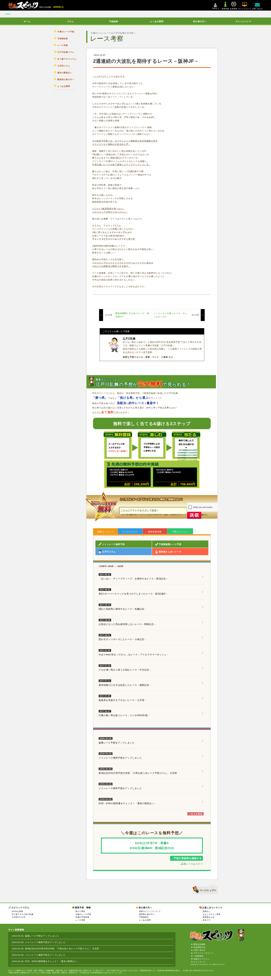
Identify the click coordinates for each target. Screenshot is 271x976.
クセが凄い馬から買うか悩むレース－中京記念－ (125, 668)
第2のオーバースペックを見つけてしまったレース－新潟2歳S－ (133, 592)
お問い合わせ (199, 950)
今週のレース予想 (83, 914)
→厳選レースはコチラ (191, 864)
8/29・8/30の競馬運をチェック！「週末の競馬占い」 (128, 803)
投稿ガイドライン (201, 959)
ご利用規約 (198, 956)
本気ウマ (207, 920)
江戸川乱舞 (129, 338)
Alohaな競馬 (17, 911)
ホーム (27, 21)
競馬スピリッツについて (150, 911)
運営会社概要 (199, 944)
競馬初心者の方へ (147, 914)
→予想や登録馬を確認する (186, 858)
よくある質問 (156, 21)
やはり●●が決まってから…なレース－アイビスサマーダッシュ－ (134, 653)
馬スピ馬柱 (80, 911)
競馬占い (207, 911)
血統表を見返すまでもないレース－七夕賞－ (123, 698)
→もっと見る (195, 814)
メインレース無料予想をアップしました (120, 758)
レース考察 (80, 920)
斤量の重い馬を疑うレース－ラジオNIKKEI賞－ (124, 713)
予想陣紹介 (144, 917)
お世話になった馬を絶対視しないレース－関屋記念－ (127, 622)
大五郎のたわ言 (19, 917)
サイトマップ (199, 962)
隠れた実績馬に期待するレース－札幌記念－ (123, 607)
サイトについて (243, 21)
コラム (70, 21)
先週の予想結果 (82, 917)
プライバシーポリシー (203, 953)
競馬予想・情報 (83, 907)
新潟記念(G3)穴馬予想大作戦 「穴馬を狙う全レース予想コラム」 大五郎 (138, 773)
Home (8, 14)
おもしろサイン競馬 (211, 914)
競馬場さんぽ (209, 917)
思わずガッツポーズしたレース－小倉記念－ (123, 637)
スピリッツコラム (20, 907)
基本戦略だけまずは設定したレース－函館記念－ (125, 683)
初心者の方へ (200, 21)
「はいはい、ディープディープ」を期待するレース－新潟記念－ (133, 577)
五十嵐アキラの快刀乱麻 (22, 914)
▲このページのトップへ (204, 889)
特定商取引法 (199, 947)
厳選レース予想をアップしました (117, 743)
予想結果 (113, 21)
